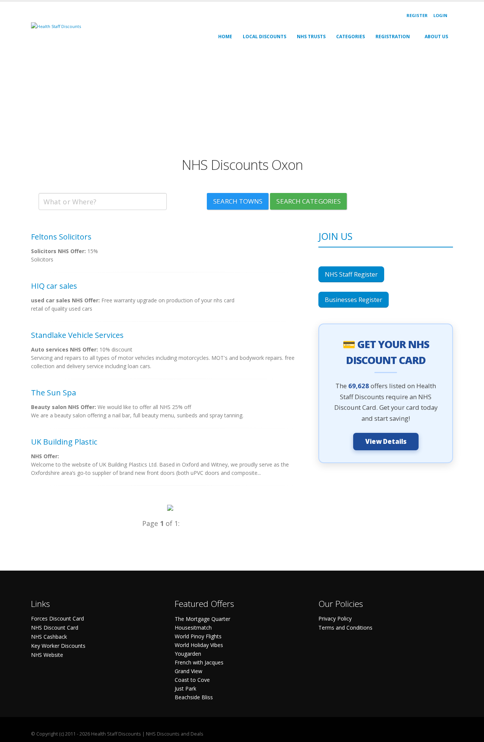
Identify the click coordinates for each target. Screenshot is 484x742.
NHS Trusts (311, 36)
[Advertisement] (242, 104)
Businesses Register (353, 300)
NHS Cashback (49, 636)
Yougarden (188, 653)
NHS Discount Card (54, 627)
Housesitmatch (193, 627)
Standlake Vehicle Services (77, 335)
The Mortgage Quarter (202, 618)
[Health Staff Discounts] (56, 26)
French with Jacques (199, 662)
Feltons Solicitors (61, 237)
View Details (385, 441)
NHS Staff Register (351, 274)
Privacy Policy (335, 618)
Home (225, 36)
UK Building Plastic (64, 442)
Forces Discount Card (57, 618)
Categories (350, 36)
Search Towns (237, 201)
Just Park (185, 688)
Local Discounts (264, 36)
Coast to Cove (192, 679)
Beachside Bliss (194, 697)
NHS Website (47, 654)
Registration (392, 36)
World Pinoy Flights (198, 636)
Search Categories (308, 201)
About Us (436, 36)
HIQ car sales (54, 286)
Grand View (188, 671)
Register (417, 15)
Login (440, 15)
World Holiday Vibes (199, 645)
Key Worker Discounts (58, 645)
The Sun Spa (53, 392)
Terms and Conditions (345, 627)
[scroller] (471, 733)
